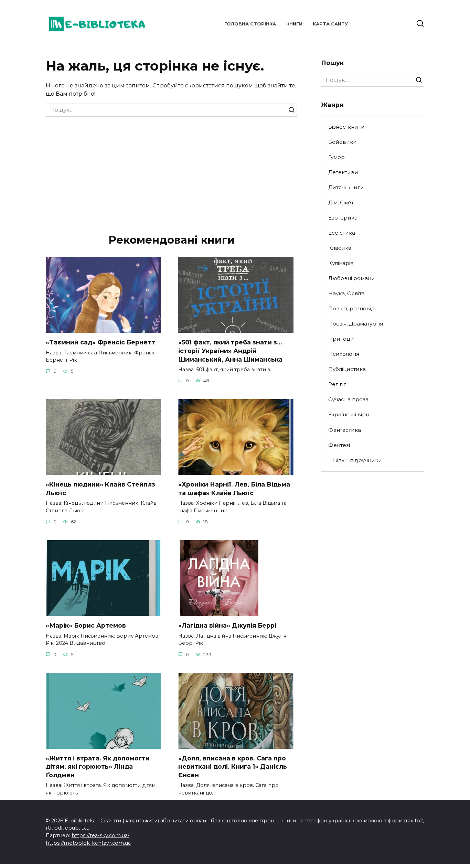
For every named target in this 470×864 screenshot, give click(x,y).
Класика (339, 248)
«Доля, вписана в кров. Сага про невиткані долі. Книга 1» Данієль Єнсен (232, 767)
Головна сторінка (250, 23)
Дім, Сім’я (340, 202)
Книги (294, 23)
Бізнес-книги (346, 127)
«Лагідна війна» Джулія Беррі (227, 625)
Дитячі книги (346, 187)
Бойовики (342, 142)
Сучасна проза (348, 399)
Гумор (336, 157)
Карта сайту (330, 23)
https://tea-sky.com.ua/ (100, 835)
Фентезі (339, 445)
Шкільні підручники (355, 460)
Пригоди (341, 338)
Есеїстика (341, 233)
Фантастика (344, 430)
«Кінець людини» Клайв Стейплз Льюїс (100, 489)
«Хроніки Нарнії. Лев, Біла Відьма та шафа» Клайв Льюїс (234, 489)
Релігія (337, 384)
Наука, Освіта (346, 293)
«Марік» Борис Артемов (86, 625)
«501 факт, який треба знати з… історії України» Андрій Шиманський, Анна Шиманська (230, 351)
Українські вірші (350, 414)
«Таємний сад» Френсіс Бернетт (100, 342)
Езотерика (342, 217)
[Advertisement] (171, 168)
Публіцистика (347, 369)
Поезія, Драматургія (355, 323)
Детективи (343, 172)
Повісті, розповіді (352, 308)
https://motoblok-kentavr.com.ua (88, 843)
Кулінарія (340, 263)
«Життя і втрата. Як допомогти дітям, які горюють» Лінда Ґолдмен (98, 767)
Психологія (343, 354)
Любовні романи (351, 278)
